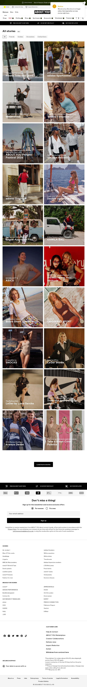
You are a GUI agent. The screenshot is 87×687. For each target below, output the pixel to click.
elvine (4, 602)
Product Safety (43, 681)
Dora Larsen (48, 596)
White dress (48, 556)
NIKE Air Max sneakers (10, 562)
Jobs (25, 678)
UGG (4, 605)
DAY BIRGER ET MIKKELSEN (11, 599)
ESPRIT (46, 599)
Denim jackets (7, 568)
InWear (46, 611)
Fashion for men (8, 578)
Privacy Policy (12, 529)
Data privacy (34, 678)
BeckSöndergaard (8, 593)
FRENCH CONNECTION (51, 602)
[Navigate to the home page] (14, 627)
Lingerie (5, 559)
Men (11, 12)
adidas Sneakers (49, 550)
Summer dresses (49, 578)
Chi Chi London (48, 593)
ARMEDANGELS (49, 587)
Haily (4, 611)
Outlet (7, 7)
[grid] (43, 246)
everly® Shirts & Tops (9, 565)
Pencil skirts (47, 568)
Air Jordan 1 (6, 550)
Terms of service (47, 678)
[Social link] (4, 636)
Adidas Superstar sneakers (52, 562)
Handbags (6, 556)
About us (11, 678)
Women (5, 12)
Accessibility (75, 678)
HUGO (46, 590)
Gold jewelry (48, 575)
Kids (16, 12)
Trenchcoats (48, 559)
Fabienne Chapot (49, 605)
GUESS (5, 608)
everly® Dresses (8, 575)
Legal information (62, 678)
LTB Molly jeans (49, 565)
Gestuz (46, 608)
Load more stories (43, 464)
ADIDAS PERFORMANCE (10, 590)
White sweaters (49, 553)
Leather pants (7, 571)
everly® (5, 587)
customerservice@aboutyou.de (23, 531)
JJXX (4, 614)
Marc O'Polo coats (9, 553)
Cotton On (6, 596)
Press (19, 678)
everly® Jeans (48, 571)
